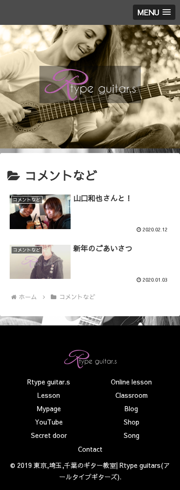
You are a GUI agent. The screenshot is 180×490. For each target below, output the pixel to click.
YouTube (49, 421)
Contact (90, 449)
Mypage (49, 408)
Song (131, 435)
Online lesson (131, 381)
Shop (131, 421)
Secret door (49, 435)
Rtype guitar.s (48, 381)
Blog (131, 408)
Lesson (48, 395)
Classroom (131, 395)
